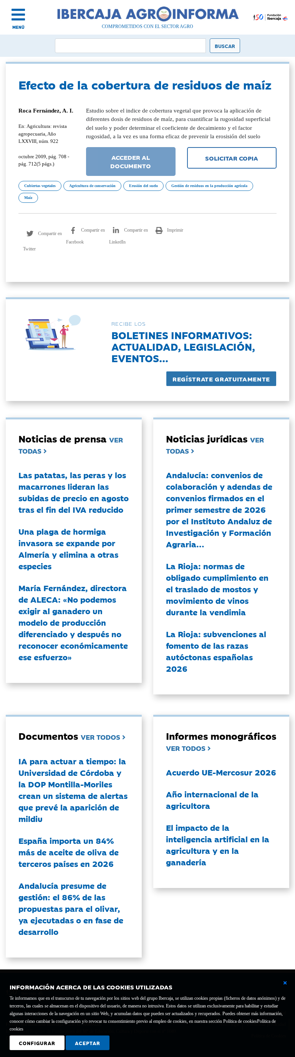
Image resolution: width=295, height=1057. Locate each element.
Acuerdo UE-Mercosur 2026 (221, 772)
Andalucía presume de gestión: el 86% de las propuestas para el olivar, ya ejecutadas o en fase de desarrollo (70, 908)
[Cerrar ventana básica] (285, 983)
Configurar (37, 1042)
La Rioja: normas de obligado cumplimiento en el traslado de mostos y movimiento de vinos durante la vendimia (217, 589)
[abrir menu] (18, 14)
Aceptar (87, 1042)
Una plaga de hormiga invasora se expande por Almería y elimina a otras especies (68, 548)
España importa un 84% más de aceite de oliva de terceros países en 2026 (68, 852)
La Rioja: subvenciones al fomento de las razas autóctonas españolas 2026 (216, 651)
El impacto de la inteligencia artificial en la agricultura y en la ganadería (217, 845)
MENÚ (18, 27)
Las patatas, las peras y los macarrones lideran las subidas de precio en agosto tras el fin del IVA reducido (73, 492)
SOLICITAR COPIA (231, 158)
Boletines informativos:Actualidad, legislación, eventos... (183, 346)
